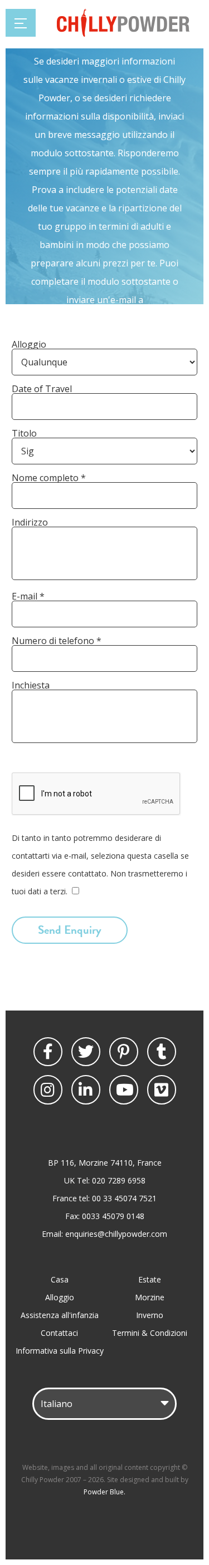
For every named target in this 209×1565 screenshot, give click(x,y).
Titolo (24, 433)
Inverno (149, 1315)
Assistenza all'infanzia (60, 1315)
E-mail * (28, 596)
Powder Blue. (104, 1492)
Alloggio (59, 1297)
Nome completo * (49, 477)
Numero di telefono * (56, 640)
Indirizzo (30, 522)
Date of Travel (42, 388)
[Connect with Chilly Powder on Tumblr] (161, 1051)
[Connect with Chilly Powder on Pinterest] (123, 1051)
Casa (60, 1279)
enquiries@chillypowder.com (116, 1234)
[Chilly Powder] (123, 33)
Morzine (149, 1297)
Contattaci (59, 1333)
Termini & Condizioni (149, 1333)
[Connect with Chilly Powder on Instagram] (47, 1089)
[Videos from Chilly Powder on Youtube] (123, 1089)
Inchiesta (31, 685)
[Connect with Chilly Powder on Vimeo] (161, 1089)
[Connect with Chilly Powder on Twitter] (85, 1051)
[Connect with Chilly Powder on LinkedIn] (85, 1089)
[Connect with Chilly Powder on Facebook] (47, 1051)
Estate (149, 1279)
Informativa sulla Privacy (60, 1350)
